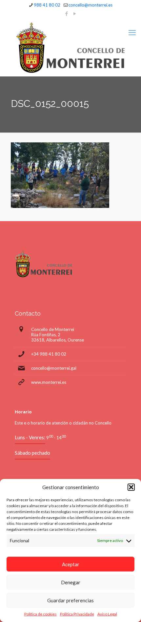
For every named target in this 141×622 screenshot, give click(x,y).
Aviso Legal (107, 614)
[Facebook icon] (66, 13)
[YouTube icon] (74, 13)
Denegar (70, 582)
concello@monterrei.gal (53, 368)
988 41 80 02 (47, 5)
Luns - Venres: (30, 437)
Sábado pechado (32, 453)
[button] (131, 487)
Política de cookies (40, 614)
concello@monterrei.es (90, 5)
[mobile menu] (132, 32)
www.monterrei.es (48, 382)
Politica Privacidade (77, 614)
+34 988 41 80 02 (48, 354)
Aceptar (70, 564)
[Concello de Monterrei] (70, 48)
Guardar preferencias (70, 600)
